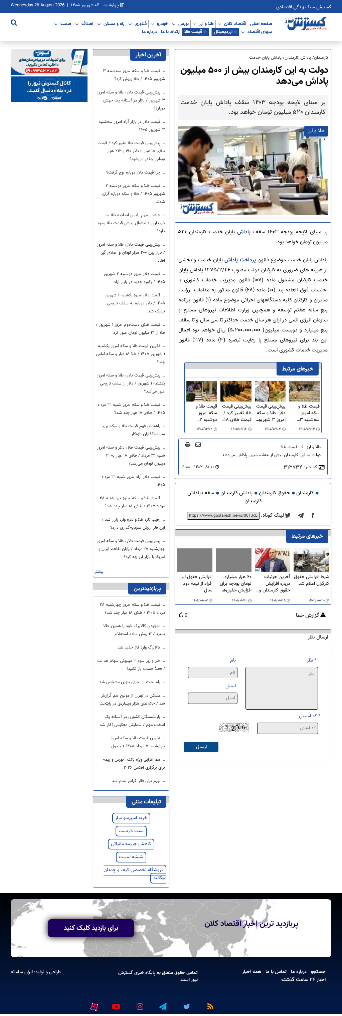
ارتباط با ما (170, 31)
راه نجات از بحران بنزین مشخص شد (130, 682)
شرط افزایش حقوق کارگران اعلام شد (311, 580)
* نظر (311, 660)
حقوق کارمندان (274, 493)
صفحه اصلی (261, 23)
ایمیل (230, 686)
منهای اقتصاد (259, 31)
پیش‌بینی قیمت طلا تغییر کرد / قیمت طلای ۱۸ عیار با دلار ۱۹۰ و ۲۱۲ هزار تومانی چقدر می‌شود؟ (236, 413)
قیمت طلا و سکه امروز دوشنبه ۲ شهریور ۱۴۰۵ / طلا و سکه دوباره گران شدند (201, 413)
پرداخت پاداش (239, 260)
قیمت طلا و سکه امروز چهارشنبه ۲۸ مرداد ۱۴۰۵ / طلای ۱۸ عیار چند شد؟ (132, 502)
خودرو (162, 23)
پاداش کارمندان (236, 493)
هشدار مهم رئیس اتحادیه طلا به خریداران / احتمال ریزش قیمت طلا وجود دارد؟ (131, 223)
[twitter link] (185, 1004)
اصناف (87, 23)
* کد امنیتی (309, 716)
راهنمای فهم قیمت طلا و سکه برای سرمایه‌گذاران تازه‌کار (133, 430)
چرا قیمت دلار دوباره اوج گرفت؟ (134, 172)
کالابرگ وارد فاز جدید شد (140, 647)
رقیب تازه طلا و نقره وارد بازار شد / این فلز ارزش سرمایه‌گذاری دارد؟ (133, 523)
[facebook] (315, 516)
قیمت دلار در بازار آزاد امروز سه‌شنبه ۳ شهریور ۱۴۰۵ (132, 125)
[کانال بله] (49, 89)
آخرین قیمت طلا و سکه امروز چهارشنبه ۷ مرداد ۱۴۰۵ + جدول (138, 742)
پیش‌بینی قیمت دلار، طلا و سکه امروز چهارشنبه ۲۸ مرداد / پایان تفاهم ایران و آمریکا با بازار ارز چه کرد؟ (131, 549)
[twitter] (290, 516)
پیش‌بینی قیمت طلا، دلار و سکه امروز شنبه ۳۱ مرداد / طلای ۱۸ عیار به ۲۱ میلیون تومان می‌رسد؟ (131, 455)
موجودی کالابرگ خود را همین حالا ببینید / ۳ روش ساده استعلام (134, 630)
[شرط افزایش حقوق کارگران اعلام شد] (311, 560)
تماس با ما (276, 972)
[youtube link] (115, 1004)
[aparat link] (93, 1005)
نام (233, 660)
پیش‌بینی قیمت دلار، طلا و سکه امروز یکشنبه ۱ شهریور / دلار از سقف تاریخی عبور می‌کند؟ (131, 383)
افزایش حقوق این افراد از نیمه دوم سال (195, 584)
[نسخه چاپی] (187, 444)
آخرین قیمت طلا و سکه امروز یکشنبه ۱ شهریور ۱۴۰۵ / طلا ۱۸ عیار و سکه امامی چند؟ (130, 354)
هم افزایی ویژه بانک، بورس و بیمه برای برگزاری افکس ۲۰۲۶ (134, 763)
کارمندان (305, 493)
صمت (65, 23)
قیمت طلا (193, 31)
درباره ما (149, 31)
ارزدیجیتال (223, 31)
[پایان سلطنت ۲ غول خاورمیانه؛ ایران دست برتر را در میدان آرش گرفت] (303, 516)
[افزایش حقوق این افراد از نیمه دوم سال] (194, 560)
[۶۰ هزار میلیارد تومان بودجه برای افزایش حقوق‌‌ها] (233, 560)
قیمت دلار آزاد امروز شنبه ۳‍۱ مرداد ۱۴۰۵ (133, 481)
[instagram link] (139, 1004)
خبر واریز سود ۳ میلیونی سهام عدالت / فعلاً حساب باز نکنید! (131, 665)
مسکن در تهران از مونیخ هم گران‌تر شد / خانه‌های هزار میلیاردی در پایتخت (132, 699)
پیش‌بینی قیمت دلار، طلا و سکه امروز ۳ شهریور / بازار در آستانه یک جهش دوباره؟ (271, 413)
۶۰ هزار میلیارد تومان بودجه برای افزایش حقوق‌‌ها (235, 584)
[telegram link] (162, 1004)
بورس (183, 23)
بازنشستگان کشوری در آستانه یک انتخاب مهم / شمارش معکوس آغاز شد (132, 721)
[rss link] (209, 1004)
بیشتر (99, 572)
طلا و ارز (206, 23)
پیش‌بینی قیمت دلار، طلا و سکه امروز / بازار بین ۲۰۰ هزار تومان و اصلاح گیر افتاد (131, 252)
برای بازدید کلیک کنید (91, 928)
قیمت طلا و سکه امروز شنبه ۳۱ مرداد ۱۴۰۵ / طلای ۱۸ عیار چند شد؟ (131, 409)
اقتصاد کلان (235, 23)
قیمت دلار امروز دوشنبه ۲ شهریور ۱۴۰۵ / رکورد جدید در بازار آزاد (134, 278)
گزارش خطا (308, 616)
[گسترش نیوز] (306, 24)
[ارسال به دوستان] (198, 444)
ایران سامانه (22, 972)
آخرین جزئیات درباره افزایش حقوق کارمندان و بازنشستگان (274, 584)
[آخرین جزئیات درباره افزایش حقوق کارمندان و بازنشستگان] (273, 560)
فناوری (141, 23)
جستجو (318, 972)
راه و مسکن (114, 23)
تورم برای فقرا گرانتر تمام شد (137, 781)
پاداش (243, 232)
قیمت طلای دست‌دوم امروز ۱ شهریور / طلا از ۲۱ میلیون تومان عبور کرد (130, 328)
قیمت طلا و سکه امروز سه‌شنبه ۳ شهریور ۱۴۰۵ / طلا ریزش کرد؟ (306, 413)
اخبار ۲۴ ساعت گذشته (303, 980)
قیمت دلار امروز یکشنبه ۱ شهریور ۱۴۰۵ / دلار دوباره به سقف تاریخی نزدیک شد (135, 303)
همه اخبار (251, 972)
